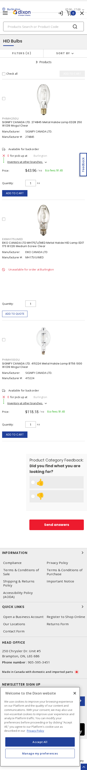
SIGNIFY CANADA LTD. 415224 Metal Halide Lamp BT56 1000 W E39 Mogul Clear (42, 365)
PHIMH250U (10, 118)
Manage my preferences (40, 753)
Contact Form (13, 631)
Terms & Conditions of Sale (21, 572)
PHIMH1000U (11, 360)
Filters (21, 53)
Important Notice (60, 581)
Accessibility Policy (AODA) (18, 595)
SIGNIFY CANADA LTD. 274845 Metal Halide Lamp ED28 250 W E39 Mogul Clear (42, 123)
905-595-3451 (39, 662)
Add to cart (15, 193)
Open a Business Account (23, 617)
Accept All (40, 742)
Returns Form (58, 624)
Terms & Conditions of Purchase (64, 572)
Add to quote (14, 314)
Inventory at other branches (25, 162)
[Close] (74, 693)
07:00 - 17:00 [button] (72, 9)
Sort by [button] (63, 53)
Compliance (12, 563)
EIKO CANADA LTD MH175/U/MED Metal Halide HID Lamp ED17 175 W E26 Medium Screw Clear (43, 244)
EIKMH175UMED (12, 239)
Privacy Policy (57, 563)
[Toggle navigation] (5, 13)
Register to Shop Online (66, 617)
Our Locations (14, 624)
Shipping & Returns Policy (19, 583)
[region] (40, 727)
